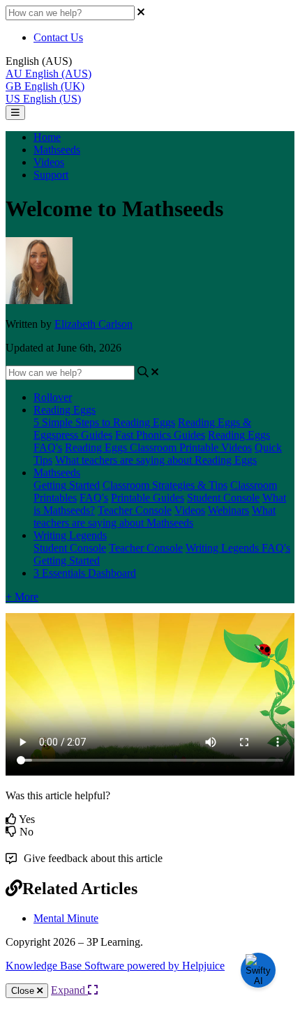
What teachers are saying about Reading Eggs (156, 460)
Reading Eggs (64, 410)
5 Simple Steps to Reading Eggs (104, 422)
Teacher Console (135, 510)
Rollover (52, 397)
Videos (48, 162)
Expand (69, 990)
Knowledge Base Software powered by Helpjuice (115, 966)
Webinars (228, 510)
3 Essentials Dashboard (84, 573)
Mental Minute (65, 918)
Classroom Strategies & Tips (165, 485)
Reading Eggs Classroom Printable (143, 447)
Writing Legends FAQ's (238, 548)
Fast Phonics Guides (160, 435)
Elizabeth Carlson (93, 324)
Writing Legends (70, 535)
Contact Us (58, 37)
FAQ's (94, 498)
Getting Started (66, 485)
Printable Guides (147, 498)
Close (24, 990)
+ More (22, 597)
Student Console (223, 498)
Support (50, 175)
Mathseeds (56, 150)
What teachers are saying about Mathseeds (154, 516)
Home (47, 137)
